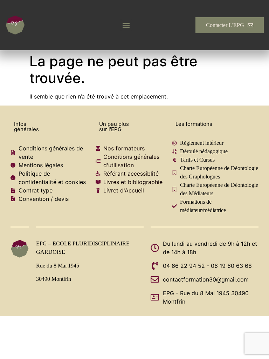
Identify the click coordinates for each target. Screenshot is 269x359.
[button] (126, 25)
